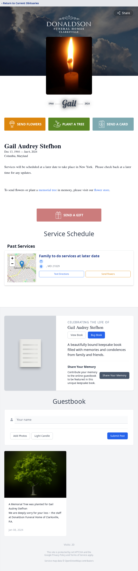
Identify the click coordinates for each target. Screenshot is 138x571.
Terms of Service (78, 555)
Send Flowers (108, 273)
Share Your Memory (114, 375)
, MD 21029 (53, 266)
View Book (77, 335)
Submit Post (117, 435)
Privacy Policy (59, 555)
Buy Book (96, 335)
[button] (22, 264)
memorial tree (48, 190)
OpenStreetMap (73, 560)
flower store (101, 190)
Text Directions (61, 273)
